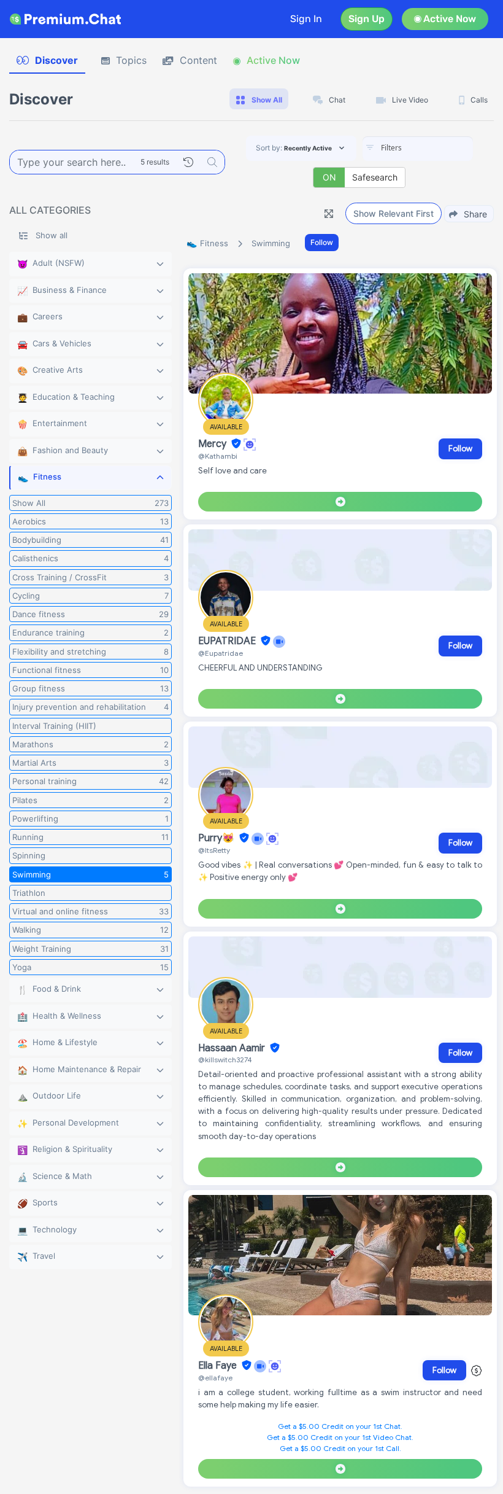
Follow (321, 242)
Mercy (213, 444)
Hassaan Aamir (232, 1048)
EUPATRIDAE (228, 641)
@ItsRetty (214, 850)
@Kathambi (217, 456)
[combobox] (418, 148)
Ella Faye (218, 1366)
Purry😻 (217, 838)
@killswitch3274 (225, 1059)
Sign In (306, 19)
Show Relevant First (393, 213)
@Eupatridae (220, 653)
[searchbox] (436, 148)
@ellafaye (215, 1377)
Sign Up (366, 19)
